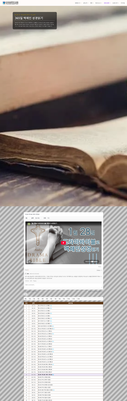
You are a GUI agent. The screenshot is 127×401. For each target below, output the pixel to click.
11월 (73, 299)
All (25, 299)
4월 (42, 299)
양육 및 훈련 (106, 3)
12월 (78, 299)
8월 (59, 299)
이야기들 (123, 3)
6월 (51, 299)
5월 (47, 299)
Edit (31, 280)
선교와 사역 (115, 3)
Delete (27, 280)
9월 (64, 299)
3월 (38, 299)
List (26, 294)
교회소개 (85, 3)
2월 (34, 299)
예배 (91, 3)
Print (99, 266)
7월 (55, 299)
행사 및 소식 (98, 3)
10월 (68, 299)
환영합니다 (77, 3)
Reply (34, 280)
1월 (30, 299)
